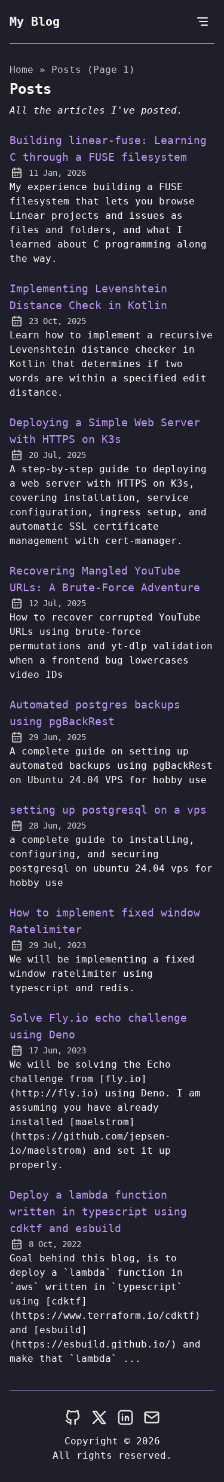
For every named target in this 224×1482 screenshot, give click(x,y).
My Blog (35, 21)
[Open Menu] (202, 21)
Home (21, 69)
